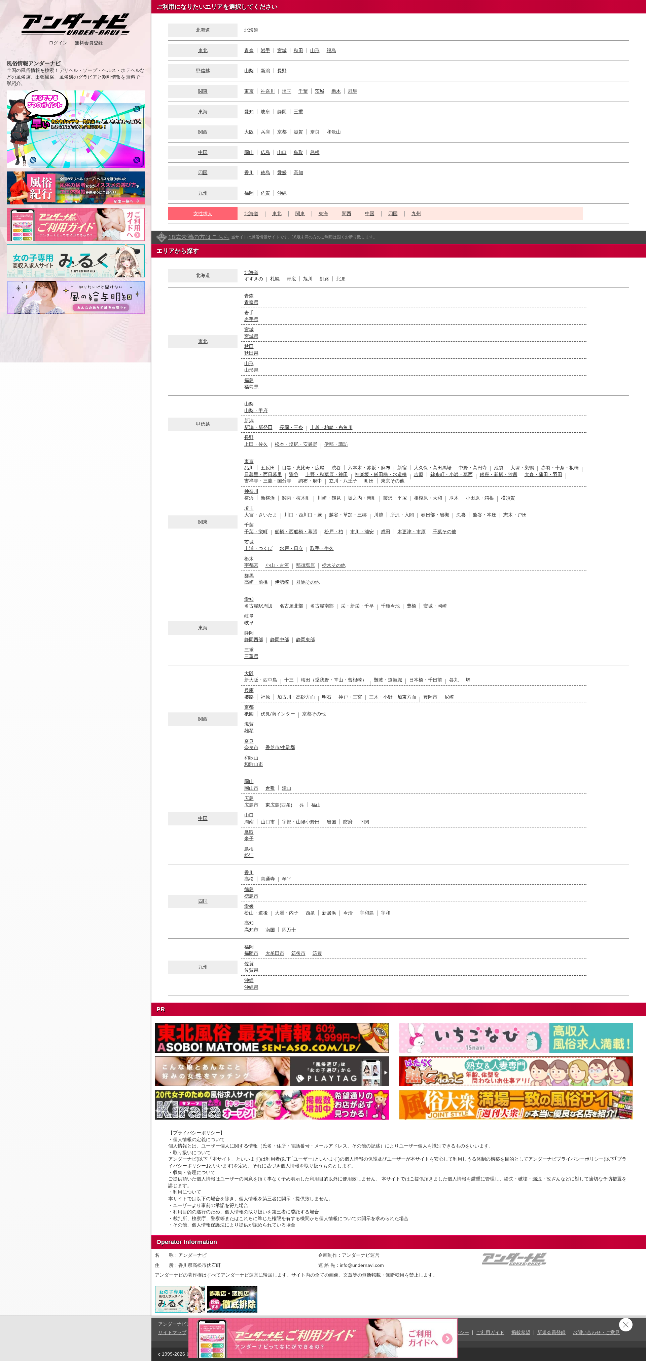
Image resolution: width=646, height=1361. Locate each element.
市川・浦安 (362, 531)
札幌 (275, 278)
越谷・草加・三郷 (348, 514)
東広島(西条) (278, 805)
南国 (270, 929)
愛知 (249, 111)
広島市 (251, 805)
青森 (249, 50)
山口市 (268, 821)
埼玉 (286, 91)
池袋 (498, 467)
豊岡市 (430, 697)
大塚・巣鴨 (522, 467)
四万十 (289, 929)
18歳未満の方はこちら (198, 237)
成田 (385, 531)
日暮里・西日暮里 (263, 474)
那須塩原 (305, 565)
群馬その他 (308, 582)
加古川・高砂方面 (296, 697)
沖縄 (282, 193)
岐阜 (265, 111)
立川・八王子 (343, 480)
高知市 (251, 929)
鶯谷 (293, 474)
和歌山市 (253, 764)
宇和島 (367, 913)
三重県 (251, 656)
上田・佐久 (256, 444)
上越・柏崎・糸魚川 (331, 427)
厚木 (454, 498)
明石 (326, 697)
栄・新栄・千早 (357, 606)
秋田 (298, 50)
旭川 (308, 278)
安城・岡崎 (435, 606)
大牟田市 (274, 953)
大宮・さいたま (260, 514)
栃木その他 (334, 565)
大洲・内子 (286, 913)
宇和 (385, 913)
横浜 (249, 498)
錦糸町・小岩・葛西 (451, 474)
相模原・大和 (428, 498)
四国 (203, 172)
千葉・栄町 (256, 531)
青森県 (251, 302)
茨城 (319, 91)
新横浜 (268, 498)
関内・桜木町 (296, 498)
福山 (316, 805)
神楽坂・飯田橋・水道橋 (381, 474)
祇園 (249, 713)
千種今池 (390, 606)
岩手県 (251, 319)
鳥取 (298, 152)
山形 (315, 50)
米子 (249, 838)
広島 (265, 152)
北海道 (251, 30)
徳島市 (251, 896)
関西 (203, 131)
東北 (203, 50)
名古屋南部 (322, 606)
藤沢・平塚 (395, 498)
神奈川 (268, 91)
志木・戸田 (515, 514)
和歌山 (334, 131)
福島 (331, 50)
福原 (265, 697)
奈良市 (251, 747)
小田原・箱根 (480, 498)
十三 (289, 680)
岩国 (331, 821)
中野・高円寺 (473, 467)
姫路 (249, 697)
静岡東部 (305, 639)
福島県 (251, 386)
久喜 (461, 514)
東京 (249, 91)
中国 (203, 152)
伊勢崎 (282, 582)
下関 (364, 821)
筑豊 (317, 953)
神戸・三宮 (350, 697)
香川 (249, 172)
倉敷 (270, 788)
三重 (298, 111)
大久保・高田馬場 (433, 467)
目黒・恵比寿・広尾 (303, 467)
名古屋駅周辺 (258, 606)
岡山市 (251, 788)
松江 (249, 855)
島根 (315, 152)
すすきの (253, 278)
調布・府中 (310, 480)
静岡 (282, 111)
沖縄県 (251, 987)
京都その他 (314, 713)
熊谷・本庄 (484, 514)
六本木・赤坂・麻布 (369, 467)
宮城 (282, 50)
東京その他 (392, 480)
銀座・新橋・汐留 (498, 474)
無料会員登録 (89, 42)
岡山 (249, 152)
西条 (310, 913)
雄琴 (249, 730)
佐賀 (265, 193)
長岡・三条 (291, 427)
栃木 (336, 91)
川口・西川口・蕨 (303, 514)
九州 (203, 193)
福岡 (249, 193)
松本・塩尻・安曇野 (296, 444)
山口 (282, 152)
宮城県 (251, 336)
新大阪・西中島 (260, 680)
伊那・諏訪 (336, 444)
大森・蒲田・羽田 (543, 474)
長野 (282, 70)
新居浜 (329, 913)
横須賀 (508, 498)
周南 (249, 821)
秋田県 (251, 353)
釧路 (324, 278)
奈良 (315, 131)
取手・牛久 (322, 548)
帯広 (291, 278)
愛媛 (282, 172)
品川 (249, 467)
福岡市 (251, 953)
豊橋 (411, 606)
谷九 (454, 680)
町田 (369, 480)
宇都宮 (251, 565)
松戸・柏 (333, 531)
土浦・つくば (258, 548)
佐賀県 (251, 970)
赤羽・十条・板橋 (560, 467)
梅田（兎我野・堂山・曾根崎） (334, 680)
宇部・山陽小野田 (301, 821)
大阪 (249, 131)
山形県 (251, 370)
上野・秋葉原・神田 (327, 474)
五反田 (268, 467)
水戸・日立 (291, 548)
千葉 (303, 91)
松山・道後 (256, 913)
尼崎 (449, 697)
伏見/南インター (278, 713)
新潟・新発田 (258, 427)
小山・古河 (277, 565)
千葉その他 (444, 531)
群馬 (352, 91)
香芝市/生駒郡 (280, 747)
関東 (203, 91)
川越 (378, 514)
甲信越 (203, 70)
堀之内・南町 (362, 498)
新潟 (265, 70)
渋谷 (336, 467)
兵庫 (265, 131)
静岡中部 (279, 639)
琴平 (286, 879)
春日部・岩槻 (435, 514)
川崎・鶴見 (329, 498)
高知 (298, 172)
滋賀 (298, 131)
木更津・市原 (411, 531)
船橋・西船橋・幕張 (296, 531)
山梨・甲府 (256, 410)
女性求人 (202, 213)
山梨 (249, 70)
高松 (249, 879)
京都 (282, 131)
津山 (286, 788)
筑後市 (298, 953)
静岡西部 (253, 639)
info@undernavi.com (362, 1265)
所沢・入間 (402, 514)
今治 (348, 913)
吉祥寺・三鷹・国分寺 (267, 480)
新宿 (402, 467)
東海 (323, 213)
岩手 (265, 50)
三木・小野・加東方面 (392, 697)
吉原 (418, 474)
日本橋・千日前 (425, 680)
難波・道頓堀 (388, 680)
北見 (341, 278)
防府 (348, 821)
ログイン (58, 42)
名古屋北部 (291, 606)
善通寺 (268, 879)
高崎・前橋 (256, 582)
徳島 (265, 172)
